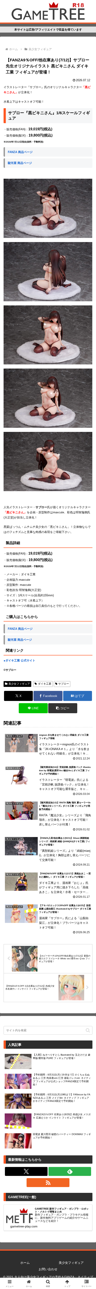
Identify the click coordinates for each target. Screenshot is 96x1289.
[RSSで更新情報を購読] (48, 1182)
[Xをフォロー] (26, 1171)
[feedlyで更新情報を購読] (69, 1171)
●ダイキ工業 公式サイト (19, 660)
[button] (62, 708)
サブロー (63, 683)
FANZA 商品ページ (20, 152)
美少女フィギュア (19, 683)
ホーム (25, 1262)
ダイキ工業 (44, 683)
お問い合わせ (48, 1269)
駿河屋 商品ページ (20, 163)
